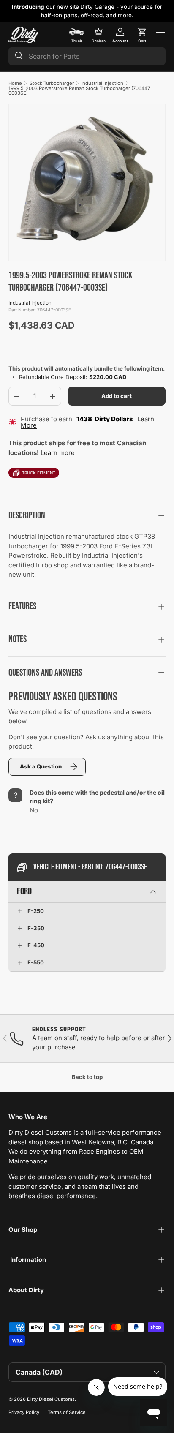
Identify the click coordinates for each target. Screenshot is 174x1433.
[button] (142, 35)
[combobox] (87, 56)
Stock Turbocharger (52, 83)
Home (15, 83)
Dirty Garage (97, 6)
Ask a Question (41, 766)
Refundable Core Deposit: (73, 376)
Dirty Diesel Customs (51, 1399)
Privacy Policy (23, 1412)
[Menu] (160, 35)
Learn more (58, 453)
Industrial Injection (102, 83)
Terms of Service (67, 1412)
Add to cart (116, 395)
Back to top (87, 1076)
